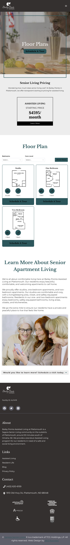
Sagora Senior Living (15, 537)
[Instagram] (18, 408)
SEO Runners (52, 540)
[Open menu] (66, 5)
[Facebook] (4, 408)
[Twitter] (11, 408)
